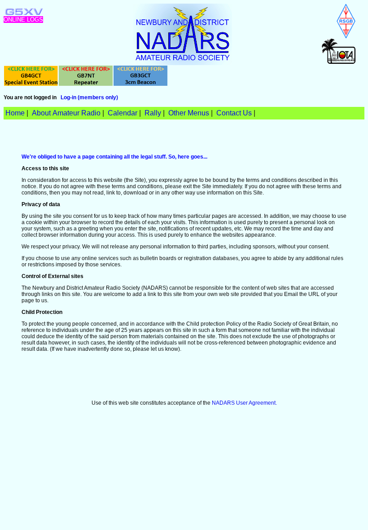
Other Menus (188, 113)
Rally (153, 113)
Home (15, 113)
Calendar (122, 113)
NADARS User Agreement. (244, 403)
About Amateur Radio (66, 113)
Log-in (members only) (89, 97)
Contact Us (234, 113)
